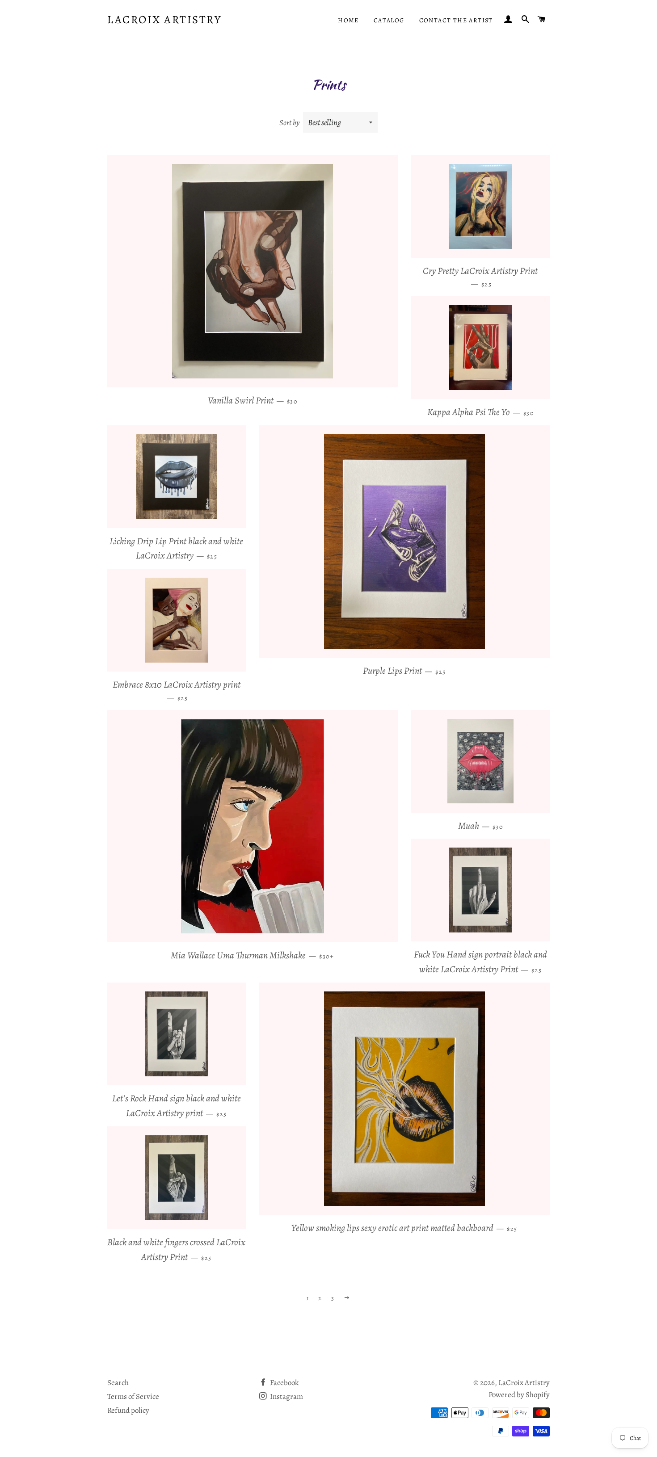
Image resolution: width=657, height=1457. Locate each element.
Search (118, 1382)
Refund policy (128, 1410)
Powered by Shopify (519, 1395)
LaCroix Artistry (164, 19)
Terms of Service (133, 1396)
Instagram (286, 1396)
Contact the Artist (456, 20)
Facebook (284, 1382)
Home (348, 20)
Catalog (389, 20)
